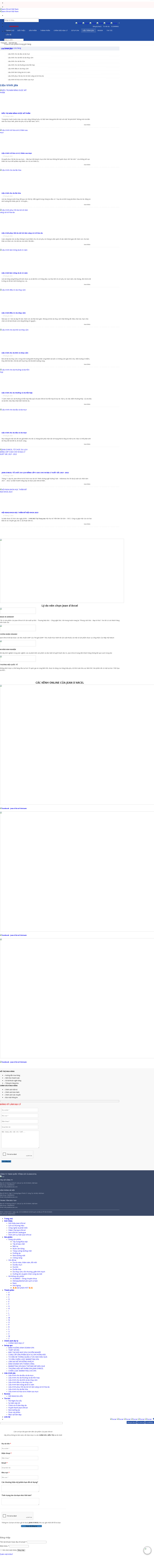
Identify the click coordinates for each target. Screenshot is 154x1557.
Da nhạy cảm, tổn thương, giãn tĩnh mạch (29, 1271)
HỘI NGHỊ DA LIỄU (15, 1396)
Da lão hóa (17, 1269)
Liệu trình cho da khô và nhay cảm (15, 353)
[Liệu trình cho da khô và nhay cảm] (14, 330)
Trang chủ (10, 30)
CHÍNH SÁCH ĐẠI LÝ (16, 1343)
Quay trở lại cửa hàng (12, 48)
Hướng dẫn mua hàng (12, 1075)
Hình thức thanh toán (12, 1078)
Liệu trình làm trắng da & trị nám (19, 72)
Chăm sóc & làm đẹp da (17, 1405)
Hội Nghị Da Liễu (15, 1401)
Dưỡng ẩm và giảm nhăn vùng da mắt (27, 1274)
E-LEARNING (115, 26)
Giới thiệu (21, 30)
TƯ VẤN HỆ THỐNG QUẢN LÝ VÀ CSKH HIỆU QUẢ (27, 1357)
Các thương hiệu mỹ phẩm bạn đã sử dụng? (20, 1482)
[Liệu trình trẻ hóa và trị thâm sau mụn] (14, 133)
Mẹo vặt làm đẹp (14, 1414)
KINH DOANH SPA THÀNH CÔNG (21, 1364)
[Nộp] (152, 0)
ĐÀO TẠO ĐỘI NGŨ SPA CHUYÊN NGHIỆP (24, 1352)
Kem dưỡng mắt (19, 1255)
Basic (15, 1283)
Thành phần (45, 30)
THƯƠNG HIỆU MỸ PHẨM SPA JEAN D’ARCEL (25, 1368)
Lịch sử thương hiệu (16, 1225)
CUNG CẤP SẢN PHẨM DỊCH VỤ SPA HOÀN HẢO (27, 1354)
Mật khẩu (4, 1546)
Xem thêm (87, 125)
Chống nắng (17, 1258)
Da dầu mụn (17, 1265)
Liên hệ (8, 35)
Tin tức (110, 30)
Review (100, 30)
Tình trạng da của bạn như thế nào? (17, 1495)
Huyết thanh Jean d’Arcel (18, 1408)
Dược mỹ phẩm (14, 1412)
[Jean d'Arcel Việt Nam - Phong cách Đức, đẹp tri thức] (9, 10)
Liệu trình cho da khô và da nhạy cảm (20, 58)
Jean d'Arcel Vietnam (18, 808)
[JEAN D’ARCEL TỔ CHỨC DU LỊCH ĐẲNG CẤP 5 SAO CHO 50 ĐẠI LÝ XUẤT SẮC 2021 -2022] (14, 455)
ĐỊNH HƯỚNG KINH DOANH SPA (21, 1348)
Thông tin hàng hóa (12, 1083)
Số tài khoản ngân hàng (13, 1081)
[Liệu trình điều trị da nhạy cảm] (13, 290)
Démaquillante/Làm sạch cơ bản (25, 1281)
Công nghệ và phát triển (18, 1228)
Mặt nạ (15, 1246)
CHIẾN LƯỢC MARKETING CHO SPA (22, 1371)
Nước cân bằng (19, 1248)
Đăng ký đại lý (97, 26)
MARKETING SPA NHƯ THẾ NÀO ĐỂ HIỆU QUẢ (26, 1366)
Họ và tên (6, 1443)
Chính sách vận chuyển (13, 1095)
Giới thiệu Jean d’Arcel (16, 1223)
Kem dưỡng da (14, 1410)
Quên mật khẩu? (6, 1554)
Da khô (15, 1267)
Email (5, 1463)
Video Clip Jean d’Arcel (17, 1230)
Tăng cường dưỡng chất (22, 1251)
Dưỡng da (16, 1253)
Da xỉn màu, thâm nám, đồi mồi (25, 1262)
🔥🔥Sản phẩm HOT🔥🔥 (23, 1288)
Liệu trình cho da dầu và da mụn (19, 54)
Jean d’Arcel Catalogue (17, 1232)
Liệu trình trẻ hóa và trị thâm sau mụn (21, 80)
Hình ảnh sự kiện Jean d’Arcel (19, 1235)
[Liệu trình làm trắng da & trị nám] (13, 250)
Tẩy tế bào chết (19, 1244)
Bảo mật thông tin (11, 1097)
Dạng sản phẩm (14, 1239)
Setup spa (75, 30)
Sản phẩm (33, 30)
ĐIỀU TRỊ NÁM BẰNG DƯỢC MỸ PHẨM (16, 113)
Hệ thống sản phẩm (16, 1276)
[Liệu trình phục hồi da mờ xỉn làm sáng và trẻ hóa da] (14, 213)
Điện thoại (7, 1453)
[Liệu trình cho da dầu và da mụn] (13, 410)
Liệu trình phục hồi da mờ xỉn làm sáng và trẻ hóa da (26, 76)
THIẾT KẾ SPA (13, 1350)
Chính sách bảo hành (12, 1092)
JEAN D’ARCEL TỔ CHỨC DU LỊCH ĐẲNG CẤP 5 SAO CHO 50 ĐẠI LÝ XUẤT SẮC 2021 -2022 (35, 472)
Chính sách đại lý (60, 30)
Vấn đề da (12, 1260)
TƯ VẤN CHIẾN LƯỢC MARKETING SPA (23, 1359)
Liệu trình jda (88, 30)
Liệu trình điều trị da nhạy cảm (18, 69)
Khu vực (6, 1472)
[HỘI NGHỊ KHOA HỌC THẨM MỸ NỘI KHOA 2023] (14, 492)
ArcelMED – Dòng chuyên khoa (25, 1278)
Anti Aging (17, 1285)
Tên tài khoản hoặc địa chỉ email (13, 1542)
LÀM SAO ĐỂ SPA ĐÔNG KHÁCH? (21, 1361)
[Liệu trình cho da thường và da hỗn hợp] (14, 372)
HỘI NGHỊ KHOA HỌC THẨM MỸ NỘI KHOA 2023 (20, 512)
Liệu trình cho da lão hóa (16, 61)
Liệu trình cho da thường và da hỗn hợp (21, 65)
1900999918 (10, 1185)
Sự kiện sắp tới (14, 1403)
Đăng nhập (21, 1550)
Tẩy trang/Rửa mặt (20, 1242)
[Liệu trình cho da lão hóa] (10, 170)
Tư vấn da (106, 26)
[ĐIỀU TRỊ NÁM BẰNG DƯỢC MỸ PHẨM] (14, 93)
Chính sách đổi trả (11, 1090)
